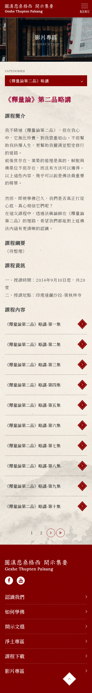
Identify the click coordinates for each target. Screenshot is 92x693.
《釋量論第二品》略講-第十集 (33, 506)
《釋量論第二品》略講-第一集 (33, 324)
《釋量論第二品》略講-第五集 (33, 405)
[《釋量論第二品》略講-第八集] (82, 466)
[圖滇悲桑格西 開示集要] (36, 565)
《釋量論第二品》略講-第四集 (33, 385)
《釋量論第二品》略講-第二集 (33, 344)
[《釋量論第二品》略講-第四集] (82, 385)
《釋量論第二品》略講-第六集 (33, 425)
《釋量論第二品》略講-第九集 (33, 486)
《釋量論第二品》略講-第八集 (33, 466)
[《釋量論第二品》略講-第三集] (82, 364)
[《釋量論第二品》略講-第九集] (82, 486)
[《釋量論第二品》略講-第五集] (82, 405)
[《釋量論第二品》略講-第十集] (82, 506)
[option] (46, 39)
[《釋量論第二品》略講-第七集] (82, 445)
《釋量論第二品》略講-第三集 (33, 364)
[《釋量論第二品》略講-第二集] (82, 344)
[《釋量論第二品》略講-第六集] (82, 425)
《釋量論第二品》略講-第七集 (33, 445)
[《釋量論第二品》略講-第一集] (82, 324)
